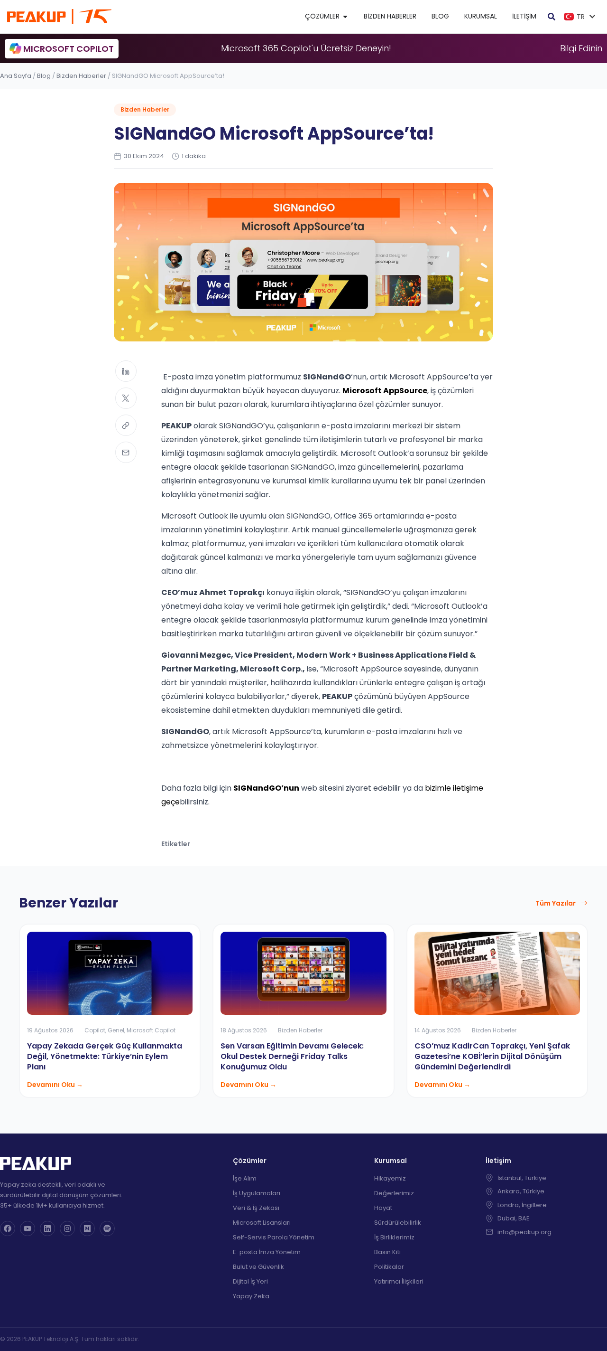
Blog (44, 75)
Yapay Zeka (251, 1296)
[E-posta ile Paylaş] (126, 452)
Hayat (383, 1207)
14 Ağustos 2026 (437, 1030)
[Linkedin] (47, 1228)
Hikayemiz (390, 1178)
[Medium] (87, 1228)
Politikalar (389, 1266)
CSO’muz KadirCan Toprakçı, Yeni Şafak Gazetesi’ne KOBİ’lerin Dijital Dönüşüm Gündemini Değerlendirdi (492, 1056)
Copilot (94, 1030)
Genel (116, 1030)
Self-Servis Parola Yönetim (273, 1237)
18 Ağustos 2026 (244, 1030)
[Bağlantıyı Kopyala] (126, 425)
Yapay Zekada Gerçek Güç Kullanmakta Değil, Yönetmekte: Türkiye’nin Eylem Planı (104, 1056)
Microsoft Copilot (151, 1030)
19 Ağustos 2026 (50, 1030)
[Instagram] (67, 1228)
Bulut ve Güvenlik (258, 1266)
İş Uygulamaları (256, 1193)
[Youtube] (27, 1228)
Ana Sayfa (15, 75)
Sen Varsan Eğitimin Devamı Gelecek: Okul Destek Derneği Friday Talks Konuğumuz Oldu (292, 1056)
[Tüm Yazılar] (584, 903)
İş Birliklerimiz (394, 1237)
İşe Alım (245, 1178)
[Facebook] (7, 1228)
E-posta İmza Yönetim (267, 1252)
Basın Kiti (387, 1252)
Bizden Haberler (81, 75)
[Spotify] (107, 1228)
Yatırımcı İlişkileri (398, 1281)
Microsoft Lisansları (262, 1222)
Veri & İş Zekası (256, 1207)
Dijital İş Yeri (250, 1281)
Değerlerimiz (394, 1193)
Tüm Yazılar (555, 903)
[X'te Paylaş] (126, 398)
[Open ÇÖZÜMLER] (345, 16)
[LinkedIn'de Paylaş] (126, 371)
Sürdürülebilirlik (397, 1222)
